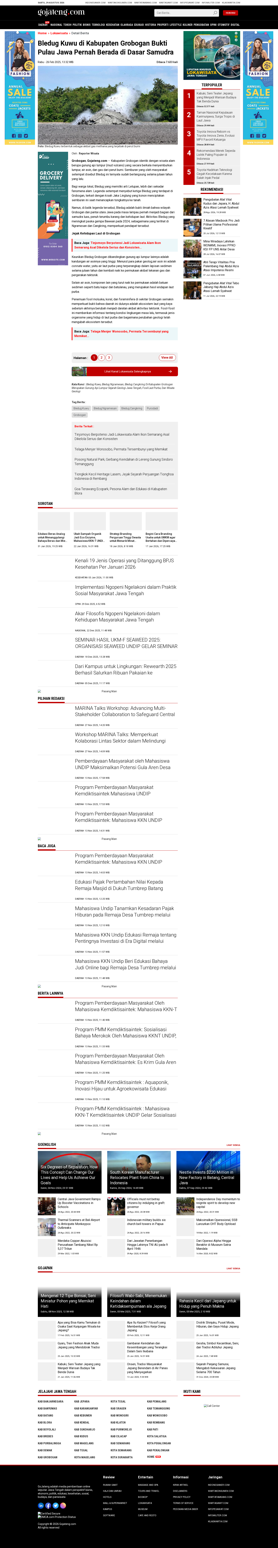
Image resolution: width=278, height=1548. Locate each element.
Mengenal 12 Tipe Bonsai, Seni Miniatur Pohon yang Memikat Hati (68, 1300)
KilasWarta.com (231, 3)
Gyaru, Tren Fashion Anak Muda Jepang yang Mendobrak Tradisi (79, 1345)
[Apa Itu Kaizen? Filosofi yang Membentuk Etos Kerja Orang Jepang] (116, 1330)
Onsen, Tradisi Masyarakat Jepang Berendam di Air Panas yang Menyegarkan (147, 1368)
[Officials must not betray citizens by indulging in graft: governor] (116, 1206)
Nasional (56, 24)
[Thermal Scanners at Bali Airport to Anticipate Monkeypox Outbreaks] (47, 1227)
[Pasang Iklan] (108, 691)
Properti (163, 24)
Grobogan (80, 415)
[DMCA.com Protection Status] (57, 1516)
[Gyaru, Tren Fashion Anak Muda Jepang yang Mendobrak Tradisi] (47, 1351)
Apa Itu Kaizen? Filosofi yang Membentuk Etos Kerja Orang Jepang (146, 1326)
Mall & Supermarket (115, 1503)
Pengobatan (201, 24)
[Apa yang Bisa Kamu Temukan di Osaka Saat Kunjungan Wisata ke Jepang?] (47, 1330)
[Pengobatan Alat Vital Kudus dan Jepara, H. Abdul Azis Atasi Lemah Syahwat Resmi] (192, 207)
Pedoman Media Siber (185, 1509)
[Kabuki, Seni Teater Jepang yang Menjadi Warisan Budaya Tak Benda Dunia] (47, 1371)
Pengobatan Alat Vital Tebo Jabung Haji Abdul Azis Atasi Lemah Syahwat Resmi (221, 289)
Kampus (107, 1509)
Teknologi (98, 24)
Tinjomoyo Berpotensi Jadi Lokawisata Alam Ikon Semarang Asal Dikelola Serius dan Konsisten (122, 436)
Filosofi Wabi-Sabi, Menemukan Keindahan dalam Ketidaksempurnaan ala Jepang (138, 1300)
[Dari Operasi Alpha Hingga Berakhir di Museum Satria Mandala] (185, 1248)
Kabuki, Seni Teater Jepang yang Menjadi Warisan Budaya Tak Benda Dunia (79, 1368)
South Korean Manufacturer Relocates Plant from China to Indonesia (137, 1177)
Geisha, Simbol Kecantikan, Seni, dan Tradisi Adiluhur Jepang (217, 1345)
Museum (143, 1509)
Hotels (107, 1497)
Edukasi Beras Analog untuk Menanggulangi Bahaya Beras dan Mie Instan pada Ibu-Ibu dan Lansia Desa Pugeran (52, 540)
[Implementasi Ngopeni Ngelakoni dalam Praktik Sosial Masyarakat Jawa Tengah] (54, 595)
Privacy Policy (181, 1497)
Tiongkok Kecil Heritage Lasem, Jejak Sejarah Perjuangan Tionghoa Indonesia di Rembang (124, 476)
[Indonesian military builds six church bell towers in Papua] (116, 1227)
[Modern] (20, 32)
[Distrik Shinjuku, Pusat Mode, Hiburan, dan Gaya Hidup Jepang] (185, 1330)
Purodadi (152, 408)
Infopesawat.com (190, 3)
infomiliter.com (211, 3)
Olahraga (126, 24)
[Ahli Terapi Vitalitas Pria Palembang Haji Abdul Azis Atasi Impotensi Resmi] (192, 269)
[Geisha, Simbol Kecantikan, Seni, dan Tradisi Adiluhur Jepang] (185, 1351)
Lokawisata (145, 1503)
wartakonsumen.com (120, 3)
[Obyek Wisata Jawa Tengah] (211, 32)
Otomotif (224, 24)
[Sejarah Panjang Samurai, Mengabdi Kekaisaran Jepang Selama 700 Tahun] (185, 1371)
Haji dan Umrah (112, 1491)
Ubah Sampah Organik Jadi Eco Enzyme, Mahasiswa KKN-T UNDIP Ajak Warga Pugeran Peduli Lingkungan (89, 540)
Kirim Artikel (180, 1485)
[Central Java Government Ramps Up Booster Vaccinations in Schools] (47, 1206)
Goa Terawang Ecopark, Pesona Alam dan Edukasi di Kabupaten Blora (121, 491)
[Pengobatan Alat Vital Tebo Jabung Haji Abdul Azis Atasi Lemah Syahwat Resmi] (192, 290)
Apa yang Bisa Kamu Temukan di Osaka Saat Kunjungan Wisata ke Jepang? (79, 1326)
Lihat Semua (233, 1145)
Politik (77, 24)
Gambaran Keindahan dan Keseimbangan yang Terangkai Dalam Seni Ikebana (147, 1347)
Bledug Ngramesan (105, 408)
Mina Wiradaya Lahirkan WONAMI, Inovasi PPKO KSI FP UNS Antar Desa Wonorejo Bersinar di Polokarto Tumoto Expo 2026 (219, 251)
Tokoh (67, 24)
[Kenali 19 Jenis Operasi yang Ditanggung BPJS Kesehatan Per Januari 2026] (54, 568)
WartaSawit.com (168, 3)
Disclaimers (180, 1491)
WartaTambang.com (145, 3)
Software (109, 1515)
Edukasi (139, 24)
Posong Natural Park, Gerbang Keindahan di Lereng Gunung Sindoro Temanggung (124, 461)
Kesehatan (112, 24)
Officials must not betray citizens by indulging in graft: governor (146, 1203)
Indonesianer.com (95, 3)
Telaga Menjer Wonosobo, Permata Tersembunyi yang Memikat (121, 449)
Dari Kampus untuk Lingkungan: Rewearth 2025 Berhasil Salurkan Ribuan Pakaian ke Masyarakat (125, 672)
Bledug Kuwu (81, 408)
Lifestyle (176, 24)
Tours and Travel (148, 1491)
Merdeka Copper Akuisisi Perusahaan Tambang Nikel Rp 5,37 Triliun (78, 1245)
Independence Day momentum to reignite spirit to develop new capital (218, 1203)
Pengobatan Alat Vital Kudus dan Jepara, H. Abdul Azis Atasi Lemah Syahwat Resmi (221, 205)
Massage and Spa (148, 1485)
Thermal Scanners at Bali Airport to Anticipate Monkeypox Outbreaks (79, 1224)
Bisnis (87, 24)
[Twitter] (56, 1502)
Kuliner (188, 24)
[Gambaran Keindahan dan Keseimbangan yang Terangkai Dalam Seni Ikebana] (116, 1351)
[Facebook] (49, 1502)
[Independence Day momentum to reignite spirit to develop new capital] (185, 1206)
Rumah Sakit (110, 1485)
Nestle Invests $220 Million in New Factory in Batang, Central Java (206, 1177)
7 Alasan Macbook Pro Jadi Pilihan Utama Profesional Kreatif (221, 224)
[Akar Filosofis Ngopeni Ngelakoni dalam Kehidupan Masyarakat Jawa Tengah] (54, 621)
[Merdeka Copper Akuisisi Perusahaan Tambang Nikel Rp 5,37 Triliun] (47, 1248)
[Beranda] (61, 12)
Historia (150, 24)
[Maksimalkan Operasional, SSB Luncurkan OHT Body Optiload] (185, 1227)
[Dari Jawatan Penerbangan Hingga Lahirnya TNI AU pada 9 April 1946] (116, 1248)
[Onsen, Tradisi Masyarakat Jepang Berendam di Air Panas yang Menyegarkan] (116, 1371)
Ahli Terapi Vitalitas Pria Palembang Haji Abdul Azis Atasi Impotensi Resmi (221, 266)
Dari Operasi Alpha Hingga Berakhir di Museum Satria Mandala (213, 1245)
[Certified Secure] (49, 1513)
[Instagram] (63, 1502)
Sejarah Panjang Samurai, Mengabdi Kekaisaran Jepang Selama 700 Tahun (215, 1368)
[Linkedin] (41, 1502)
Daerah (42, 24)
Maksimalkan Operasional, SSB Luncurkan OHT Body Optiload (216, 1222)
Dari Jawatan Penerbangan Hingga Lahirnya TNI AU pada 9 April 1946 (147, 1245)
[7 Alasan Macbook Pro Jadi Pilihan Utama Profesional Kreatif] (192, 228)
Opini (213, 24)
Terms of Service (183, 1503)
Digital (235, 24)
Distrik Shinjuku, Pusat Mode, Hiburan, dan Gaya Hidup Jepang (217, 1324)
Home (151, 1456)
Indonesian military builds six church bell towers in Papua (146, 1222)
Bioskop (143, 1497)
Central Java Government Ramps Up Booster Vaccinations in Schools (79, 1203)
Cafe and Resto (147, 1515)
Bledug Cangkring (131, 408)
